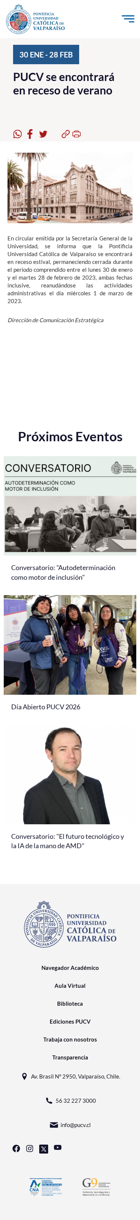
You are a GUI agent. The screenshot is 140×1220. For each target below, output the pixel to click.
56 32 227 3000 (76, 1100)
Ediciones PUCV (70, 1021)
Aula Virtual (70, 985)
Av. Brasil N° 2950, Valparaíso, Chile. (75, 1076)
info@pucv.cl (75, 1124)
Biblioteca (70, 1003)
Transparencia (70, 1057)
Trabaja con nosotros (70, 1039)
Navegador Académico (70, 967)
